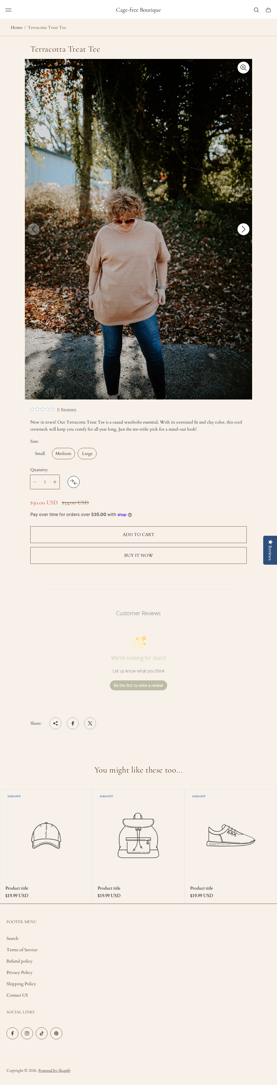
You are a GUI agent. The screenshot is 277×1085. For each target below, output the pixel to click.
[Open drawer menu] (8, 10)
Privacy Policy (19, 973)
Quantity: (39, 469)
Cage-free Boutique (138, 9)
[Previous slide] (33, 229)
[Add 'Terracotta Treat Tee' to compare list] (74, 482)
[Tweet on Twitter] (90, 723)
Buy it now (138, 555)
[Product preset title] (46, 835)
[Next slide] (243, 229)
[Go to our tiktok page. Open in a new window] (42, 1033)
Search (12, 938)
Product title (16, 888)
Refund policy (19, 961)
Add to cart (138, 535)
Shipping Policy (21, 984)
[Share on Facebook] (73, 723)
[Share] (55, 723)
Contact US (17, 995)
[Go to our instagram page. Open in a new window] (27, 1033)
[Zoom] (243, 68)
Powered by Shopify (54, 1070)
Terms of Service (21, 950)
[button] (125, 404)
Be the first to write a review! (138, 685)
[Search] (256, 10)
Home (16, 28)
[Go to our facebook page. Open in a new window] (12, 1033)
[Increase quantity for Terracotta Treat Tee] (55, 482)
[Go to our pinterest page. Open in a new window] (56, 1033)
